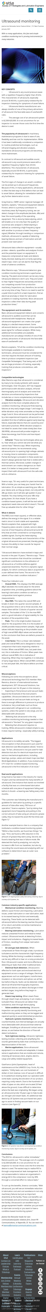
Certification (18, 1258)
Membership (6, 1278)
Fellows (6, 1283)
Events (17, 1275)
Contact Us (5, 1261)
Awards (29, 1292)
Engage (28, 1289)
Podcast (17, 1269)
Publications (29, 1255)
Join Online (5, 1280)
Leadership (5, 1263)
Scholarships (29, 1298)
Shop (40, 1255)
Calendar (17, 1306)
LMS (17, 1261)
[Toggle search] (30, 10)
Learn (17, 1255)
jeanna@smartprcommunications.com (20, 1225)
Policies (6, 1266)
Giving (28, 1295)
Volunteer (29, 1300)
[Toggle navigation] (39, 10)
